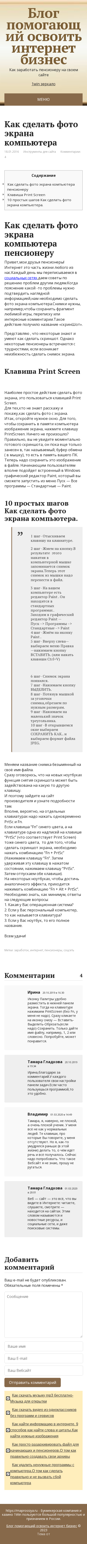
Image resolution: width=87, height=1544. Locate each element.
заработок (21, 950)
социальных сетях (20, 277)
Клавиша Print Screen (26, 194)
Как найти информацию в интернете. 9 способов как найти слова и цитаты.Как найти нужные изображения (44, 1430)
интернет (36, 950)
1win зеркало (43, 83)
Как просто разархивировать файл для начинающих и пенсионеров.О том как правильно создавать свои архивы (44, 1450)
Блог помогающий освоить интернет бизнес (43, 36)
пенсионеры (53, 950)
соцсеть (69, 950)
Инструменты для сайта (39, 152)
